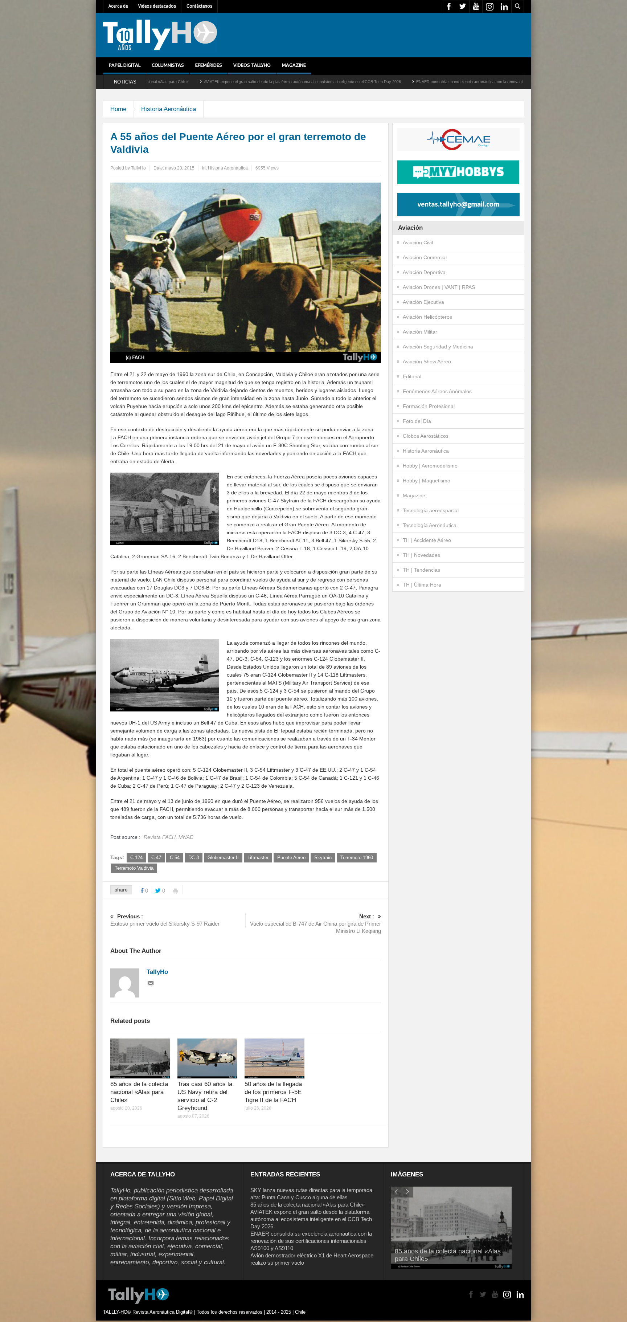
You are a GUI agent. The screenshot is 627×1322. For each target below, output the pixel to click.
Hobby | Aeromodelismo (430, 466)
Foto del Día (417, 421)
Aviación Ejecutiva (423, 302)
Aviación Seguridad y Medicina (438, 347)
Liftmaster (258, 857)
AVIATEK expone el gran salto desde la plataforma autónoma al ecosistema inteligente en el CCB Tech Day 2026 (205, 81)
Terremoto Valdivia (134, 868)
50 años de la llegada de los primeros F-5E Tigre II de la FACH (273, 1092)
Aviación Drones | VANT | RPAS (439, 287)
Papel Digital (124, 65)
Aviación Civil (418, 242)
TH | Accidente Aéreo (427, 540)
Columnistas (168, 65)
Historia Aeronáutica (168, 109)
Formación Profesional (429, 406)
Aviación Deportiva (424, 272)
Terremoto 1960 (356, 857)
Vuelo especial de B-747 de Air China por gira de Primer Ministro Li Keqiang (315, 923)
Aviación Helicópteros (427, 317)
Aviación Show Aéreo (427, 361)
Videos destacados (157, 6)
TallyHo (138, 168)
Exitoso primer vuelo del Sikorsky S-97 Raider (165, 920)
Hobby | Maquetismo (426, 480)
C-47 (156, 857)
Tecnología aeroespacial (431, 510)
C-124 (136, 857)
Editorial (412, 376)
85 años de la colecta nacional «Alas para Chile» (139, 1092)
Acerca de (118, 6)
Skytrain (323, 857)
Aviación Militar (420, 332)
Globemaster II (223, 857)
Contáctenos (199, 6)
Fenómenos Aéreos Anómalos (437, 391)
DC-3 (193, 857)
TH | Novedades (421, 555)
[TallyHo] (160, 35)
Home (118, 109)
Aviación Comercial (425, 257)
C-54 (175, 857)
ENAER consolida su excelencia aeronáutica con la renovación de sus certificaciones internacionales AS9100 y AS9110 (424, 81)
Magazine (294, 65)
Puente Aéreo (291, 857)
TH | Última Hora (422, 585)
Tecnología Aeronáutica (429, 525)
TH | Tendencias (421, 570)
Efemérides (208, 65)
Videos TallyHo (252, 65)
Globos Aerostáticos (425, 436)
